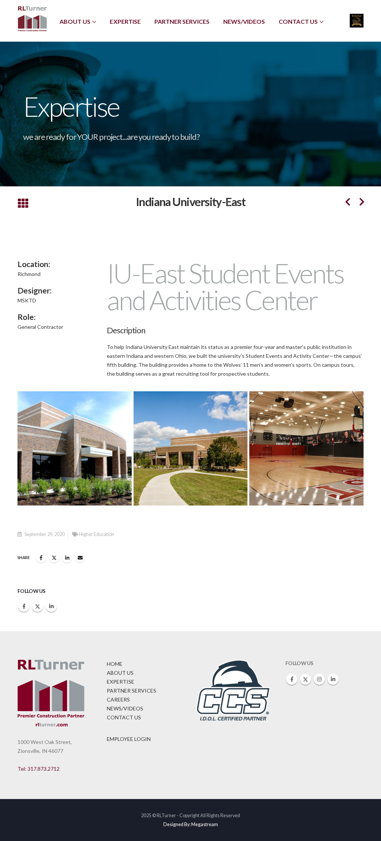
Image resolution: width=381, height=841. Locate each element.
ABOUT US (120, 673)
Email (80, 557)
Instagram (319, 679)
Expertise (125, 21)
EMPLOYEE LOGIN (129, 739)
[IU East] (306, 448)
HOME (114, 664)
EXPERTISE (120, 681)
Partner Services (181, 21)
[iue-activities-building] (74, 448)
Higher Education (96, 534)
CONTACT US (124, 717)
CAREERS (118, 699)
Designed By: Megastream (190, 824)
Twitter (54, 557)
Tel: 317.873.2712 (38, 768)
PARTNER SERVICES (131, 690)
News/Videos (244, 21)
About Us (75, 21)
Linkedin (51, 606)
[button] (22, 203)
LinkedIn (67, 557)
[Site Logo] (32, 19)
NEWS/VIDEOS (125, 708)
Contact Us (298, 21)
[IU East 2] (191, 448)
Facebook (41, 557)
